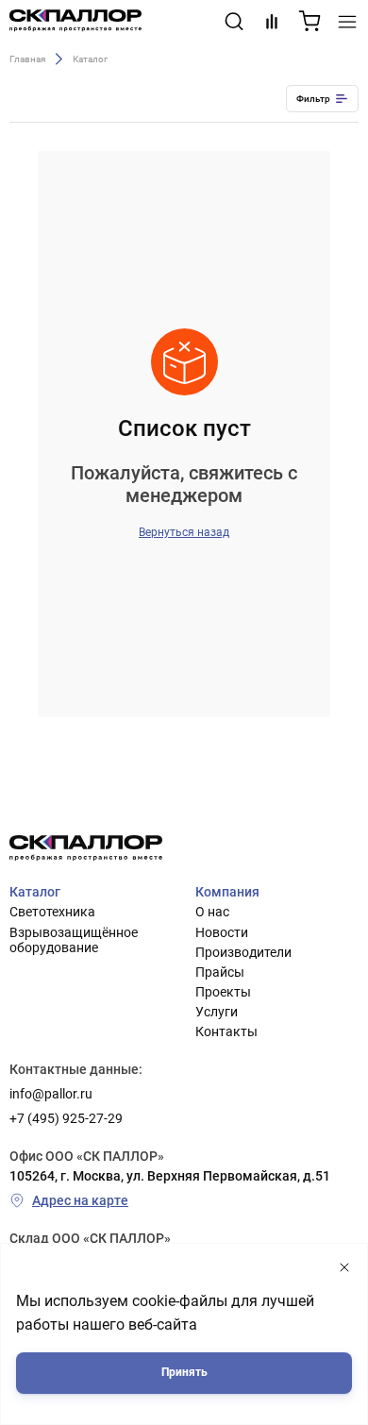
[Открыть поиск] (234, 21)
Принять (184, 1372)
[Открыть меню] (347, 21)
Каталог (34, 891)
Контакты (226, 1031)
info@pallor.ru (50, 1093)
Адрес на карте (80, 1200)
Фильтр (313, 98)
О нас (212, 911)
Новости (221, 932)
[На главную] (75, 21)
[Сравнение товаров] (271, 21)
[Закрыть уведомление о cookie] (344, 1268)
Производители (243, 952)
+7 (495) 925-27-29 (66, 1118)
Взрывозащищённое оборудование (73, 940)
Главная (27, 58)
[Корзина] (309, 21)
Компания (227, 891)
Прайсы (219, 972)
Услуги (216, 1011)
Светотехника (52, 911)
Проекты (223, 991)
